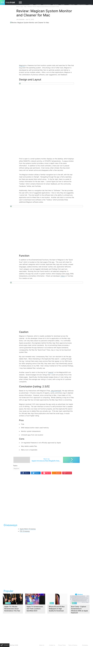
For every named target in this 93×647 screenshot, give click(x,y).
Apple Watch (81, 5)
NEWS (31, 5)
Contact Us (52, 645)
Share (27, 473)
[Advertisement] (46, 560)
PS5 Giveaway (25, 531)
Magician (16, 468)
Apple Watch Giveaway (28, 529)
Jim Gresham (20, 19)
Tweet (37, 473)
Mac (25, 6)
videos (62, 276)
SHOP (62, 5)
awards (50, 372)
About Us (41, 645)
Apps (21, 6)
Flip (44, 472)
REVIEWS (55, 5)
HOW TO (38, 5)
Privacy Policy (62, 645)
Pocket (68, 473)
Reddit (58, 473)
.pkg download (56, 391)
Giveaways (85, 645)
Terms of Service (72, 645)
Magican (22, 65)
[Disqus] (46, 498)
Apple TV (72, 5)
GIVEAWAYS (47, 5)
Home (17, 6)
